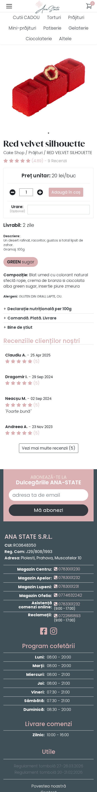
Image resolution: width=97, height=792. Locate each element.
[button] (89, 6)
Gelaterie (78, 28)
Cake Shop (13, 152)
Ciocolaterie (39, 39)
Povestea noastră (48, 786)
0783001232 (68, 577)
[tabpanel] (48, 84)
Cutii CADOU (26, 18)
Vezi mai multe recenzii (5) (48, 448)
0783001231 (68, 586)
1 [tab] (48, 133)
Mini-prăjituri (22, 28)
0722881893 (69, 616)
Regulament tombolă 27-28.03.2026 (48, 766)
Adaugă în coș (66, 192)
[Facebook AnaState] (44, 632)
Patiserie (52, 28)
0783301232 (68, 604)
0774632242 (69, 595)
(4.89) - (48, 161)
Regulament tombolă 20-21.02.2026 (48, 772)
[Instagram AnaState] (53, 632)
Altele (65, 39)
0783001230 (68, 569)
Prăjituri (76, 18)
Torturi (54, 18)
